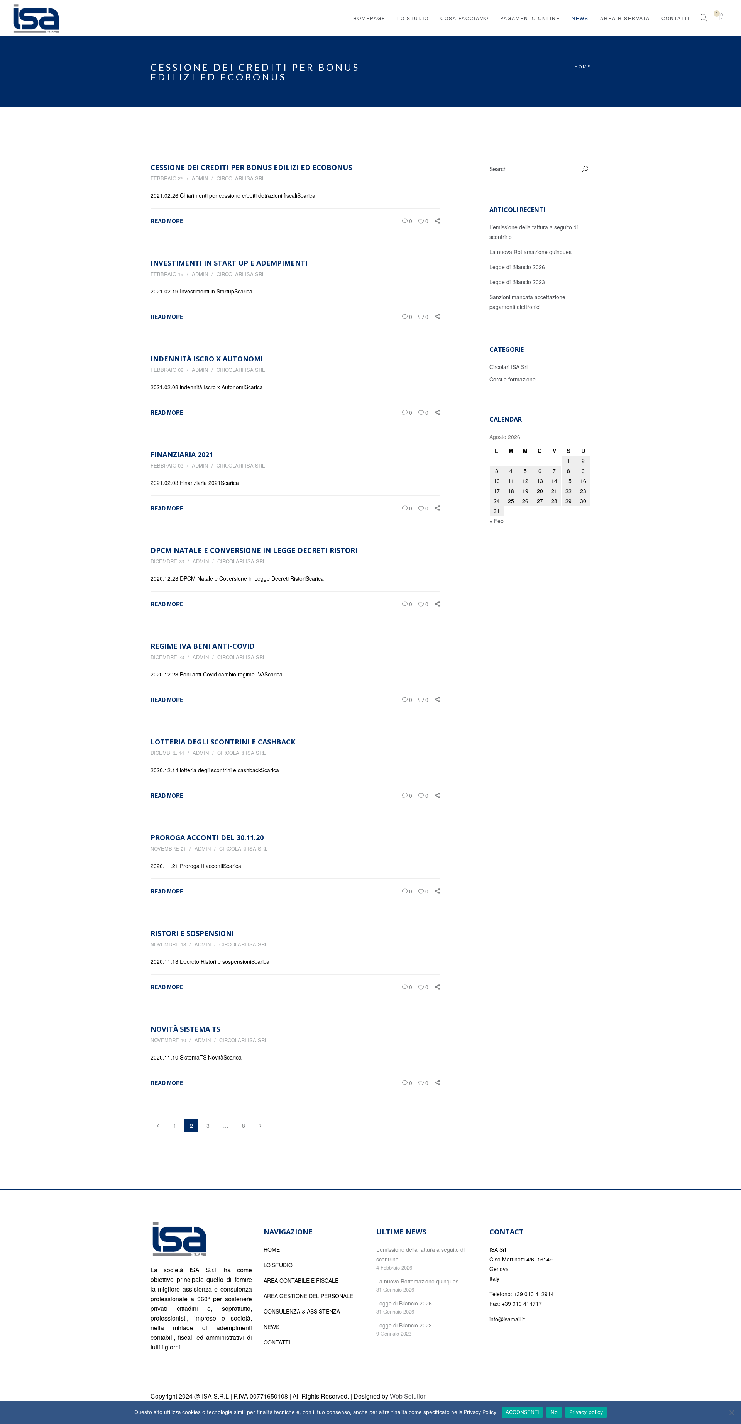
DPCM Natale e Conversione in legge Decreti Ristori (254, 550)
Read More (167, 221)
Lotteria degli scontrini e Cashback (223, 741)
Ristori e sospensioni (192, 933)
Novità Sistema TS (185, 1029)
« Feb (496, 521)
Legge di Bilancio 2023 (517, 282)
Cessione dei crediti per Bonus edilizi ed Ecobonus (251, 167)
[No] (731, 1412)
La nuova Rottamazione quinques (530, 252)
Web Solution (408, 1396)
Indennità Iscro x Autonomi (207, 358)
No (554, 1412)
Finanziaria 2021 (182, 454)
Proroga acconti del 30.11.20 (207, 837)
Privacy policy (586, 1412)
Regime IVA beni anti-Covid (203, 646)
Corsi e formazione (512, 379)
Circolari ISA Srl (241, 178)
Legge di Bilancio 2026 (517, 267)
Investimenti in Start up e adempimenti (229, 263)
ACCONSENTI (522, 1412)
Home (582, 67)
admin (200, 178)
